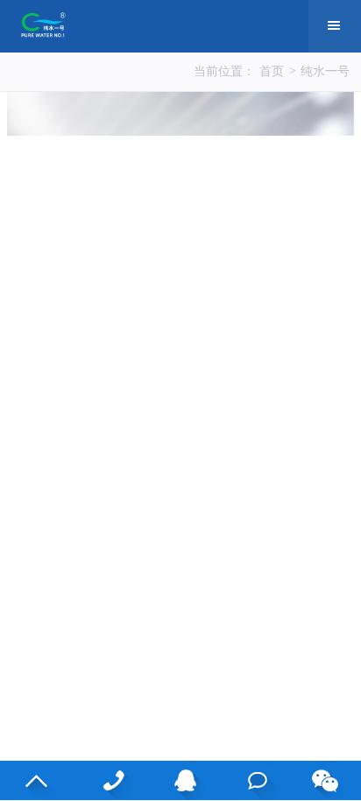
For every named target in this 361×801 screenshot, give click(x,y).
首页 (271, 71)
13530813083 (108, 780)
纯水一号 (325, 71)
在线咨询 (253, 780)
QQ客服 (181, 780)
